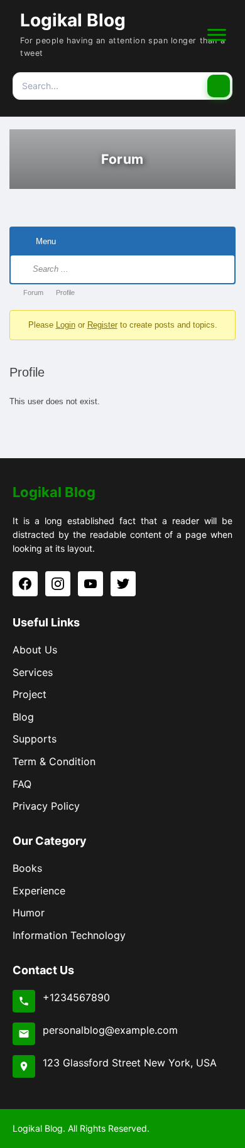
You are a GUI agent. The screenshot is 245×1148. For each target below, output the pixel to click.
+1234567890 (76, 997)
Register (102, 325)
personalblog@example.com (110, 1030)
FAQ (22, 784)
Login (65, 325)
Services (33, 672)
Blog (23, 717)
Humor (29, 912)
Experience (39, 890)
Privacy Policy (46, 806)
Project (29, 694)
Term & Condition (54, 761)
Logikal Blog (73, 20)
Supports (35, 738)
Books (27, 868)
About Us (35, 649)
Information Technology (69, 935)
